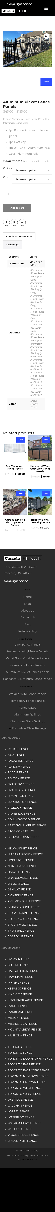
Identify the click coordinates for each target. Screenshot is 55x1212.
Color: (6, 177)
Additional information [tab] (19, 236)
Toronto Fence (36, 1201)
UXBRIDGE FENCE (20, 1099)
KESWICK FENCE (19, 988)
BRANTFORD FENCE (22, 790)
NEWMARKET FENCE (22, 848)
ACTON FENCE (18, 749)
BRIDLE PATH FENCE (22, 1141)
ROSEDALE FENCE (20, 936)
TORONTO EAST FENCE (24, 1064)
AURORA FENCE (19, 766)
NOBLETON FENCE (21, 860)
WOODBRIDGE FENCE (23, 1135)
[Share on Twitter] (14, 222)
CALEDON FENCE (20, 807)
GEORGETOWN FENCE (23, 837)
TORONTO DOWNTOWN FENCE (30, 1058)
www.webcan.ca (29, 1160)
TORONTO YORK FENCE (24, 1094)
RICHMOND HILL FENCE (24, 901)
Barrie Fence (18, 1201)
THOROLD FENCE (20, 1047)
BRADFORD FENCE (21, 784)
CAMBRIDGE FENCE (21, 813)
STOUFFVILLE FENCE (22, 924)
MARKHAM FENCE (20, 1012)
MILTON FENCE (18, 1018)
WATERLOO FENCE (21, 1117)
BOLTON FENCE (19, 778)
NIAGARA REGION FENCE (25, 854)
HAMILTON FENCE (20, 977)
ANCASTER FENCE (20, 760)
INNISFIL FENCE (18, 982)
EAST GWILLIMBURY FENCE (27, 825)
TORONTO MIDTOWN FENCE (28, 1076)
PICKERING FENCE (20, 895)
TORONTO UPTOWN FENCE (27, 1082)
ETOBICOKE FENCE (21, 831)
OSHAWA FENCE (19, 889)
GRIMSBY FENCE (19, 959)
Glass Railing (20, 1189)
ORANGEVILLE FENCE (23, 877)
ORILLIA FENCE (18, 883)
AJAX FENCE (16, 755)
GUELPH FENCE (19, 965)
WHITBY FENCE (18, 1111)
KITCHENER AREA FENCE (25, 1000)
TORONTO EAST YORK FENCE (28, 1070)
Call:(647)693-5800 (19, 4)
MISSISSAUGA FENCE (22, 1023)
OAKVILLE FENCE (20, 872)
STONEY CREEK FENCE (24, 919)
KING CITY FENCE (20, 994)
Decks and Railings (24, 1184)
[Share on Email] (22, 222)
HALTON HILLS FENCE (23, 971)
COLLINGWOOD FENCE (24, 819)
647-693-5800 (14, 161)
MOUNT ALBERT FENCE (24, 1029)
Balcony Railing (22, 1195)
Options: (7, 168)
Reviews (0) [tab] (12, 244)
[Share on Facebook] (6, 222)
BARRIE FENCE (18, 772)
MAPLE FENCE (18, 1006)
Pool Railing (37, 1189)
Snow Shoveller (22, 1178)
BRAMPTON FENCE (21, 796)
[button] (46, 36)
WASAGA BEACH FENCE (24, 1123)
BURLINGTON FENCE (22, 802)
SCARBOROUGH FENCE (24, 907)
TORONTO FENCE (20, 1052)
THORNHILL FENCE (21, 930)
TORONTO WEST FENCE (25, 1088)
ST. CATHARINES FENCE (24, 913)
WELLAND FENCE (20, 1129)
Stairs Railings (11, 1172)
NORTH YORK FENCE (22, 866)
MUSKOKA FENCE (20, 1035)
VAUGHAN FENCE (20, 1105)
